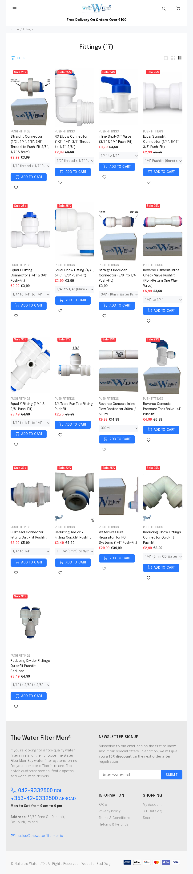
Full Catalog (152, 811)
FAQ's (103, 804)
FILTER (21, 58)
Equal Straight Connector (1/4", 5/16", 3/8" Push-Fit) (161, 142)
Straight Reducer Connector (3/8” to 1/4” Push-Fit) (118, 275)
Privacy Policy (110, 811)
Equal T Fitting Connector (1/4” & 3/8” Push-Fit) (29, 275)
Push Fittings (21, 131)
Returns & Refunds (114, 824)
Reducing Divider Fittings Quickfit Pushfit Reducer (30, 666)
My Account (152, 804)
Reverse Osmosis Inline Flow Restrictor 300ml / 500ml (117, 409)
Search (148, 818)
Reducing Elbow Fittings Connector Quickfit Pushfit (162, 537)
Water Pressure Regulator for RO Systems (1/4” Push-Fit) (118, 537)
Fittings (28, 29)
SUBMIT (171, 775)
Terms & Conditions (114, 818)
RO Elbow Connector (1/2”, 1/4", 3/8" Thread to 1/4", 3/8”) (73, 142)
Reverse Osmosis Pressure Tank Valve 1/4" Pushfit (162, 409)
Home (15, 29)
